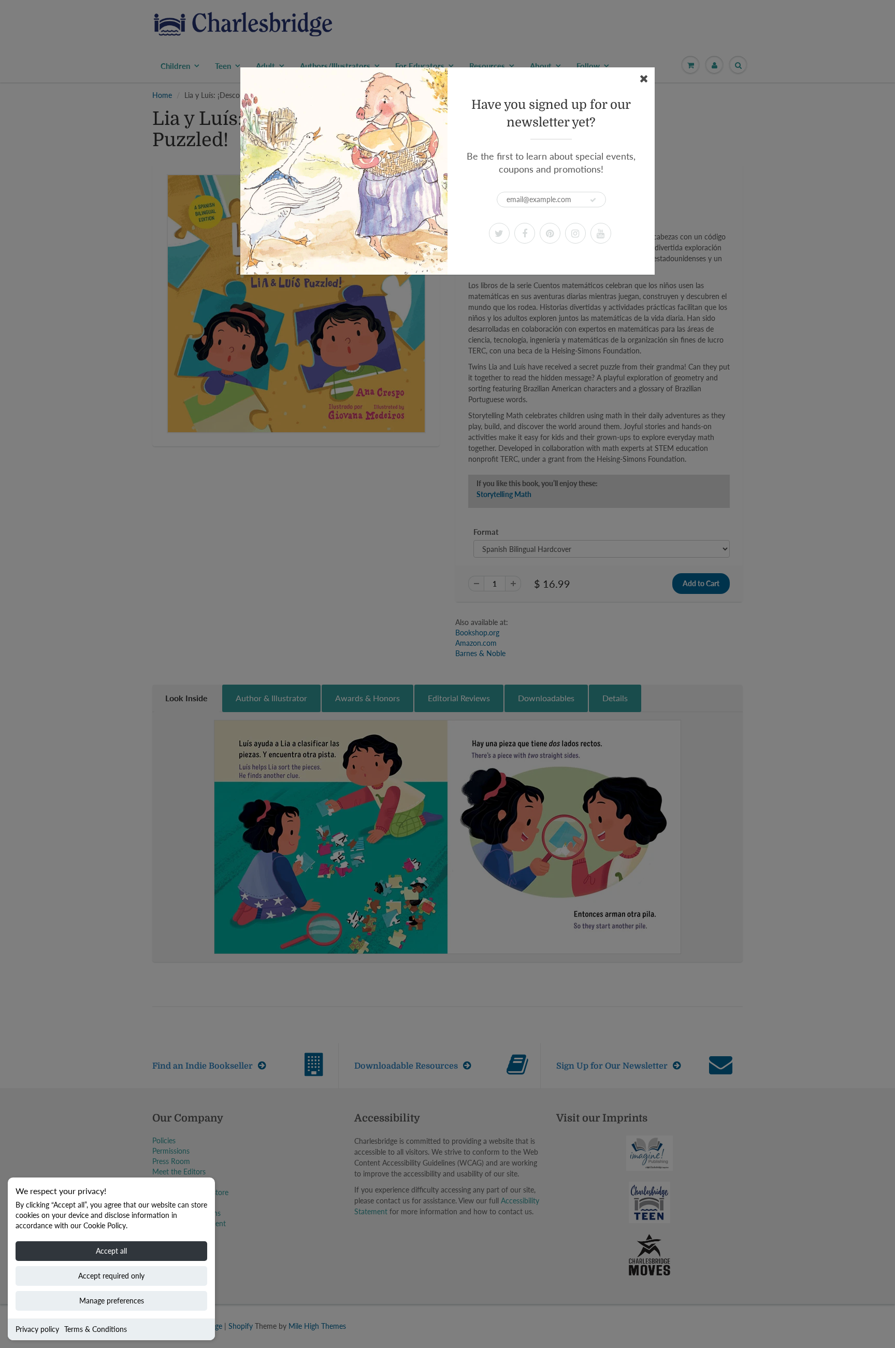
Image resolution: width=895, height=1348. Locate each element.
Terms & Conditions (95, 1329)
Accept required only (111, 1275)
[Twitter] (499, 233)
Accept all (111, 1250)
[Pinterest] (550, 233)
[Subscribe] (593, 200)
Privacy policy (37, 1329)
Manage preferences (111, 1300)
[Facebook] (524, 233)
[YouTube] (600, 233)
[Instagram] (575, 233)
